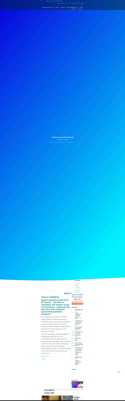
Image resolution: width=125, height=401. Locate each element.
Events (73, 9)
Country (73, 3)
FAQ (66, 3)
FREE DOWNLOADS (71, 7)
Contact (62, 3)
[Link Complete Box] (77, 310)
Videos (81, 7)
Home (52, 142)
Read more (44, 356)
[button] (81, 3)
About (79, 9)
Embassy (62, 7)
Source (43, 359)
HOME (58, 3)
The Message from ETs (48, 7)
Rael (56, 7)
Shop (69, 3)
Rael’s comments (68, 142)
